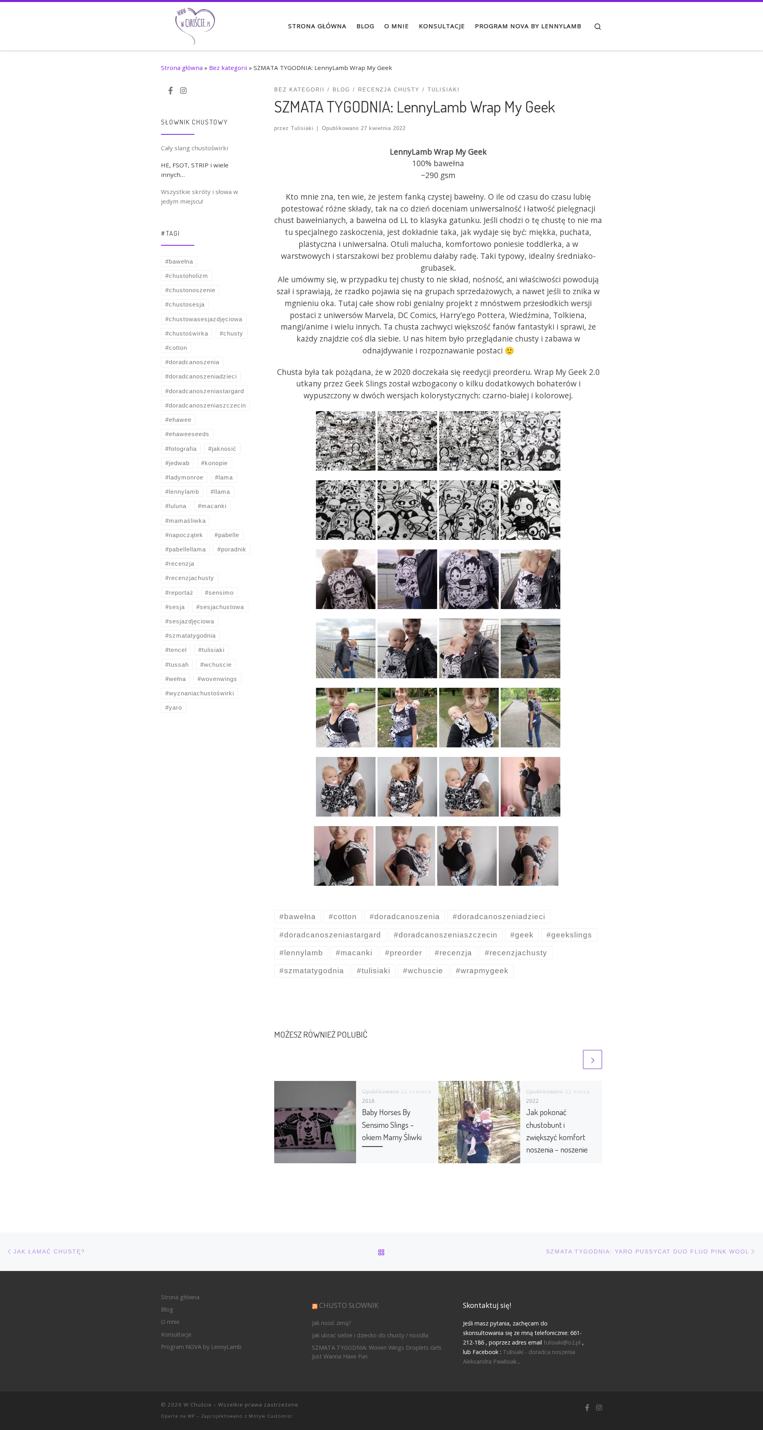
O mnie (170, 1321)
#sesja (175, 606)
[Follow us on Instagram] (183, 91)
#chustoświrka (186, 333)
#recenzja (179, 563)
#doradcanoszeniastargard (204, 391)
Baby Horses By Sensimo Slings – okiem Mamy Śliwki (392, 1124)
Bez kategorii (228, 68)
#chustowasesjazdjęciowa (203, 319)
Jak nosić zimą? (331, 1323)
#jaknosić (222, 448)
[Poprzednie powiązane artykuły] (571, 1059)
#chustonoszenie (190, 290)
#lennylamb (182, 491)
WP (191, 1416)
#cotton (176, 347)
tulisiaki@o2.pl (562, 1342)
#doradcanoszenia (192, 362)
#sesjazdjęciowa (189, 621)
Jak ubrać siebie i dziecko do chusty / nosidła (370, 1335)
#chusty (231, 333)
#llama (220, 491)
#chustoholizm (186, 275)
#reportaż (179, 592)
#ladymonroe (184, 477)
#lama (224, 477)
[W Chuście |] (195, 23)
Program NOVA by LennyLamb (201, 1346)
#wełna (175, 678)
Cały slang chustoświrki (194, 148)
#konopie (214, 463)
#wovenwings (217, 678)
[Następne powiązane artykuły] (592, 1059)
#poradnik (231, 549)
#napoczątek (184, 535)
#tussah (177, 664)
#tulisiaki (211, 649)
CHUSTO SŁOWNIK (349, 1305)
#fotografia (181, 448)
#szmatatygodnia (190, 635)
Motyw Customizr (271, 1416)
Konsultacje (176, 1334)
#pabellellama (185, 549)
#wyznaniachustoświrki (199, 693)
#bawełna (179, 261)
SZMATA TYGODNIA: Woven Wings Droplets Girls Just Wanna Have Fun (377, 1352)
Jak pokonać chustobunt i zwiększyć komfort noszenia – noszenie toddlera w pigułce (557, 1136)
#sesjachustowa (220, 606)
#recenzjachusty (189, 577)
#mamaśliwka (185, 520)
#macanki (212, 506)
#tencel (176, 649)
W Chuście (198, 1404)
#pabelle (227, 535)
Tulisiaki (302, 128)
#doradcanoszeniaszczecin (205, 405)
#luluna (175, 506)
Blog (167, 1309)
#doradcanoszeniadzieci (201, 376)
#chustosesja (185, 304)
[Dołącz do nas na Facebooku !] (170, 91)
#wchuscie (216, 664)
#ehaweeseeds (187, 434)
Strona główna (182, 68)
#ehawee (178, 419)
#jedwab (177, 463)
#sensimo (219, 592)
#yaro (173, 707)
